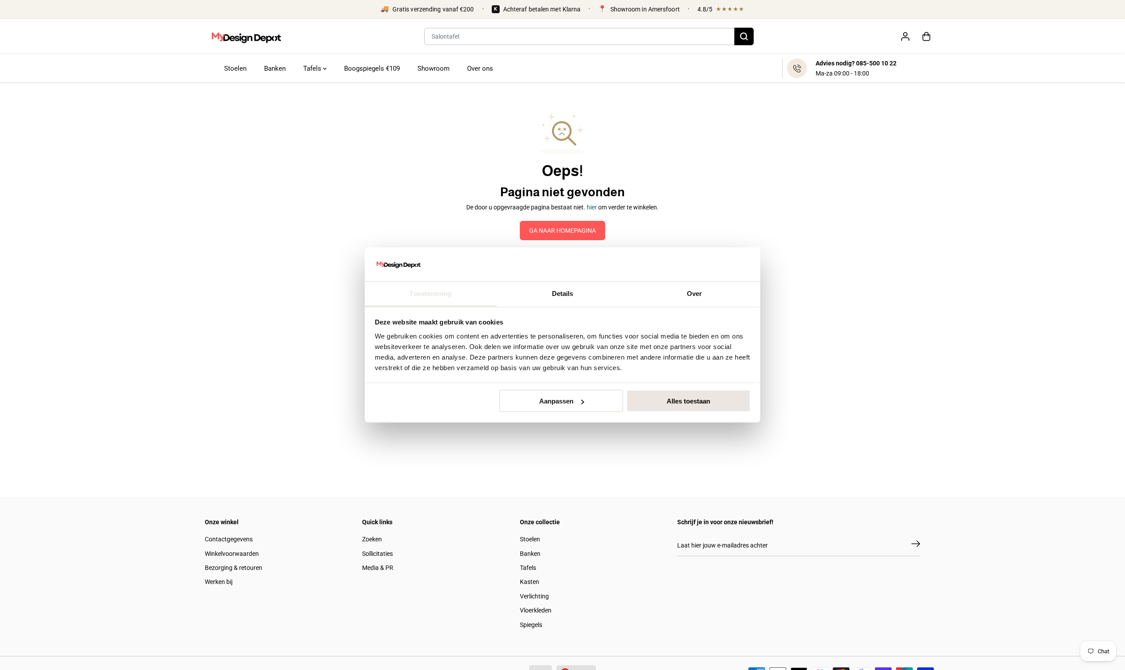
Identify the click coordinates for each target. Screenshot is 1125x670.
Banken (275, 68)
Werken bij (218, 581)
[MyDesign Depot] (246, 36)
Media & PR (377, 567)
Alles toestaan (688, 401)
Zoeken (372, 539)
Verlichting (534, 596)
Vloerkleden (536, 610)
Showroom (433, 68)
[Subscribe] (915, 545)
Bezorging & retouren (233, 567)
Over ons (480, 68)
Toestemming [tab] (430, 293)
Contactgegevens (229, 539)
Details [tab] (562, 293)
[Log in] (905, 36)
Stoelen (235, 68)
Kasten (529, 581)
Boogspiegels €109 (372, 68)
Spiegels (531, 624)
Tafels (313, 68)
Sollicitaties (377, 553)
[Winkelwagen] (926, 36)
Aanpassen (556, 401)
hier (592, 207)
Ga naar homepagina (562, 230)
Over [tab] (694, 293)
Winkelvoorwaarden (232, 553)
